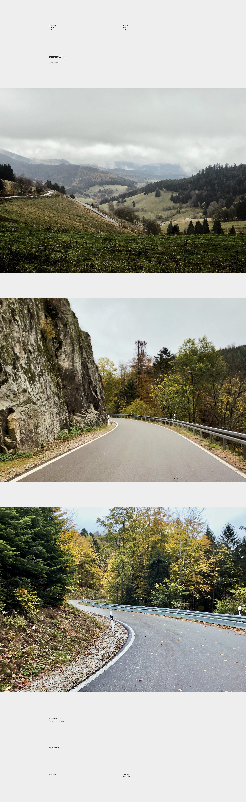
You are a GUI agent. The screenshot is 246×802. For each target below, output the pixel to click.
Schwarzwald (59, 721)
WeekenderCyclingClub (52, 27)
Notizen (125, 25)
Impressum (126, 774)
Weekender (52, 774)
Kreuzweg (57, 57)
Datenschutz (127, 776)
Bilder (125, 27)
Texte (125, 29)
